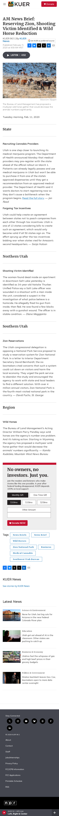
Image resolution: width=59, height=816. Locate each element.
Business (46, 547)
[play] (4, 812)
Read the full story (33, 198)
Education (27, 631)
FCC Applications (12, 775)
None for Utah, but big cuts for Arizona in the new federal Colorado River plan (37, 617)
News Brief (40, 535)
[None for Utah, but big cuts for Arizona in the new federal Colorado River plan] (12, 615)
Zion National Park (23, 547)
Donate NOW (18, 523)
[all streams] (55, 812)
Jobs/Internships (12, 758)
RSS (7, 787)
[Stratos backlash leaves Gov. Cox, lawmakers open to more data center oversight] (12, 678)
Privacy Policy (11, 763)
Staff (7, 752)
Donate (50, 4)
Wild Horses (19, 541)
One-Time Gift (40, 495)
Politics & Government (33, 673)
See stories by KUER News (16, 586)
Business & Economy (32, 652)
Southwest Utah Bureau (26, 559)
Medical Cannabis (23, 553)
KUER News (12, 579)
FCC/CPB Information (14, 769)
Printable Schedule (13, 781)
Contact (9, 746)
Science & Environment (34, 610)
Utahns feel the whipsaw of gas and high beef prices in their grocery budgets (38, 659)
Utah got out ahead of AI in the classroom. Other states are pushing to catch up (37, 638)
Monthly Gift (17, 495)
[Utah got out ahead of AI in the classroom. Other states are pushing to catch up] (12, 636)
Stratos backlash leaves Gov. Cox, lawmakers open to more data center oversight (39, 680)
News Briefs (19, 535)
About (8, 740)
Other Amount (29, 509)
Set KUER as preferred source (42, 41)
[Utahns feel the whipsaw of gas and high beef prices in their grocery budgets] (12, 657)
